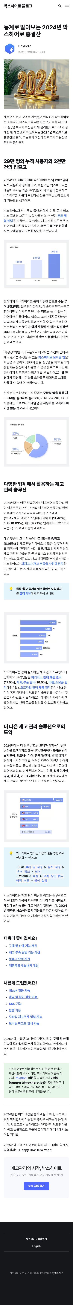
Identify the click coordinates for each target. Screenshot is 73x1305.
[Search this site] (60, 6)
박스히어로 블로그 (18, 6)
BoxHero (24, 46)
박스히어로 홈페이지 (36, 1238)
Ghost (59, 1273)
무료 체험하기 (36, 1186)
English (36, 1246)
